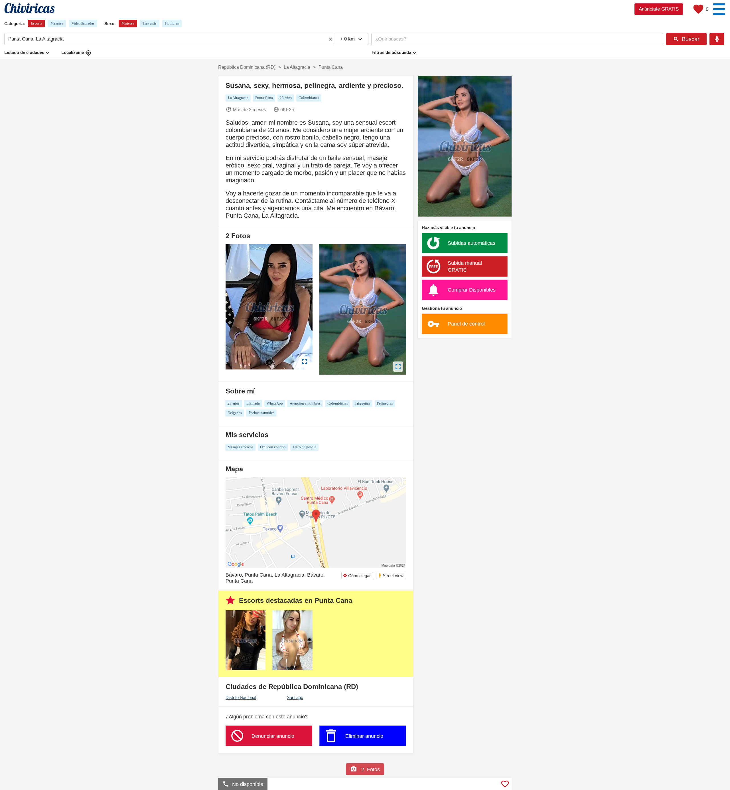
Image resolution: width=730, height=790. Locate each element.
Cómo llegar (357, 575)
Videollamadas (83, 23)
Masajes (56, 23)
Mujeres (127, 23)
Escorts (36, 23)
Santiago (295, 697)
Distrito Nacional (241, 697)
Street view (390, 575)
